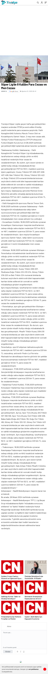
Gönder (7, 652)
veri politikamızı (33, 669)
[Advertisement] (24, 30)
